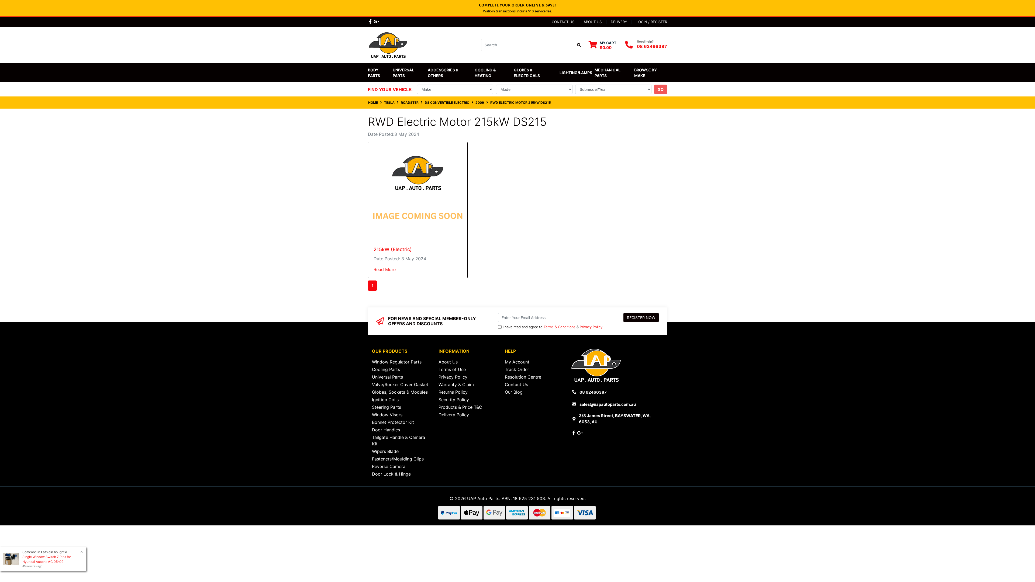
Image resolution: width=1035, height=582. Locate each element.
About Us (593, 22)
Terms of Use (452, 369)
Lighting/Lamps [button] (576, 72)
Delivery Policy (454, 414)
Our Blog (514, 392)
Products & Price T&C (460, 407)
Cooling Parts (386, 369)
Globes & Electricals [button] (527, 73)
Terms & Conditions (559, 327)
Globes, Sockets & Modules (400, 392)
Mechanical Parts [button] (608, 73)
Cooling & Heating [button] (485, 73)
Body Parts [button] (374, 73)
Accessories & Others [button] (443, 73)
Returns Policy (453, 392)
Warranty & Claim (456, 384)
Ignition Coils (385, 399)
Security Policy (454, 399)
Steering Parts (386, 407)
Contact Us (563, 22)
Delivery (619, 22)
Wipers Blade (385, 451)
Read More (385, 269)
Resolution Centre (523, 377)
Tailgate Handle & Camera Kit (398, 440)
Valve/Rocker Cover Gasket (400, 384)
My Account (517, 362)
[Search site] (579, 45)
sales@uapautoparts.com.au (607, 404)
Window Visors (387, 414)
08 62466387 (652, 46)
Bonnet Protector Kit (393, 422)
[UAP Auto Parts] (388, 44)
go (661, 89)
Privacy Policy (591, 327)
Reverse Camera (388, 466)
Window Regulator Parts (397, 362)
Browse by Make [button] (646, 73)
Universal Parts (404, 73)
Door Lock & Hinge (391, 474)
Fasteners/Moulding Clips (398, 459)
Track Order (517, 369)
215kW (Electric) (393, 249)
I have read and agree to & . (553, 327)
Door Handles (386, 429)
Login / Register (651, 22)
